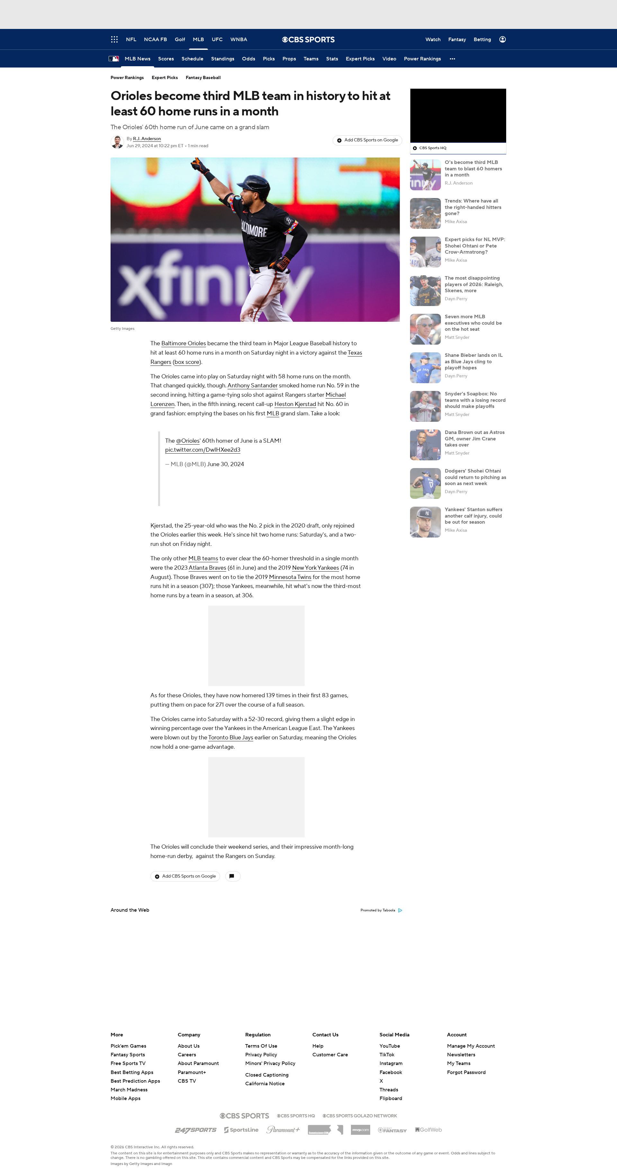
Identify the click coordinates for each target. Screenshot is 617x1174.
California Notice (265, 1083)
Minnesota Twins (290, 577)
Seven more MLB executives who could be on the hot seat (473, 322)
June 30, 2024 (324, 473)
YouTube (390, 1046)
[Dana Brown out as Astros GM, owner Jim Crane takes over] (425, 444)
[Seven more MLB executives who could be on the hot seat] (425, 329)
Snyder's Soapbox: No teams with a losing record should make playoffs (475, 400)
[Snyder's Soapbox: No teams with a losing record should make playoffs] (425, 406)
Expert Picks (165, 78)
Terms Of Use (261, 1046)
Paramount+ (192, 1072)
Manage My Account (471, 1046)
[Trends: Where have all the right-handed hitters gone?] (425, 213)
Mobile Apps (125, 1098)
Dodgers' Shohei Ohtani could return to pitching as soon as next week (475, 477)
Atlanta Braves (207, 568)
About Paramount (198, 1063)
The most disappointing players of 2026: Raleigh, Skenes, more (474, 284)
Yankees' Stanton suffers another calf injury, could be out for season (473, 515)
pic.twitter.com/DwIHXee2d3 (302, 459)
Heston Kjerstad (295, 404)
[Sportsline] (241, 1129)
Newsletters (461, 1055)
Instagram (391, 1063)
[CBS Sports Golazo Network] (360, 1115)
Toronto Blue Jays (230, 737)
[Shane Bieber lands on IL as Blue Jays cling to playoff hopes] (425, 367)
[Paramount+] (283, 1128)
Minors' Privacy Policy (270, 1063)
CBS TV (187, 1081)
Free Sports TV (128, 1063)
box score (186, 362)
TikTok (387, 1055)
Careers (187, 1055)
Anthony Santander (253, 385)
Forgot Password (466, 1072)
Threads (389, 1090)
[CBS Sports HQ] (296, 1115)
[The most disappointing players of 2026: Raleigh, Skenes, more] (425, 290)
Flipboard (391, 1098)
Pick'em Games (128, 1046)
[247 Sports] (196, 1128)
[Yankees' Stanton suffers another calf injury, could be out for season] (425, 522)
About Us (189, 1046)
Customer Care (330, 1055)
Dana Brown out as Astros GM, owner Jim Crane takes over (475, 438)
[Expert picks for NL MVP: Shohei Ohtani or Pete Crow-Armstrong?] (425, 252)
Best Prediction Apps (135, 1081)
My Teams (458, 1063)
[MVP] (360, 1127)
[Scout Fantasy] (392, 1129)
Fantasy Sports (128, 1055)
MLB (273, 413)
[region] (458, 116)
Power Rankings (127, 78)
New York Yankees (315, 568)
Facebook (391, 1072)
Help (318, 1046)
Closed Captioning (267, 1075)
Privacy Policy (261, 1055)
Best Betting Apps (132, 1072)
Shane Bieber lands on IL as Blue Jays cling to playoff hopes (474, 361)
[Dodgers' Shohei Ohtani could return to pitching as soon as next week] (425, 483)
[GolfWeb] (428, 1130)
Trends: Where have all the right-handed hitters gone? (473, 207)
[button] (453, 59)
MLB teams (203, 558)
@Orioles (287, 441)
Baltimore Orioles (183, 343)
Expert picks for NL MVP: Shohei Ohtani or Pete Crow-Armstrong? (475, 245)
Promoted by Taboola (378, 910)
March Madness (129, 1090)
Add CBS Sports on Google (371, 140)
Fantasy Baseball (203, 78)
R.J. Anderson (147, 139)
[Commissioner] (325, 1127)
